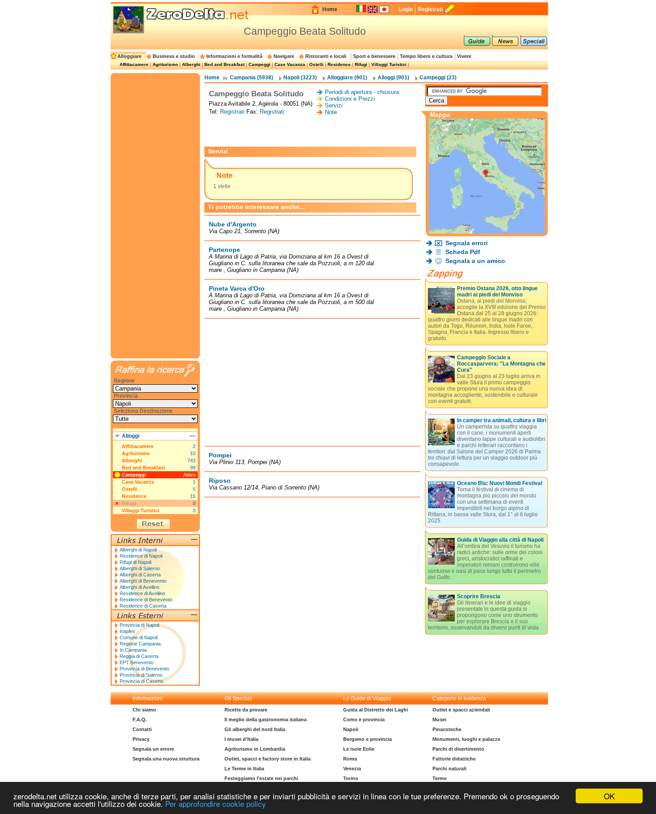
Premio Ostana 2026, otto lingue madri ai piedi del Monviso (497, 291)
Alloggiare (129, 56)
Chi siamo (144, 709)
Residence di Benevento (146, 599)
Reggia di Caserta (139, 656)
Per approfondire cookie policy (215, 803)
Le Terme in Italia (244, 768)
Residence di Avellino (142, 593)
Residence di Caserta (143, 605)
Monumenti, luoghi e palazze (466, 739)
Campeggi (259, 64)
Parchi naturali (449, 768)
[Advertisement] (312, 131)
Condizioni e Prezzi (350, 98)
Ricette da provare (245, 709)
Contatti (142, 729)
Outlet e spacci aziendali (461, 709)
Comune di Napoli (139, 637)
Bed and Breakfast (224, 64)
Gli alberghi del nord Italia (254, 729)
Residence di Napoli (141, 556)
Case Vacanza (289, 64)
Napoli (350, 729)
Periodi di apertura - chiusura (362, 92)
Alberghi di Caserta (140, 574)
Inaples (127, 631)
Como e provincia (364, 719)
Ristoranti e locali (325, 56)
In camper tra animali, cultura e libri (501, 420)
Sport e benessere (374, 56)
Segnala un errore (153, 749)
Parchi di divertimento (458, 749)
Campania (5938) (251, 77)
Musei (439, 719)
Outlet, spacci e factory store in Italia (267, 758)
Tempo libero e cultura (426, 56)
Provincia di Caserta (141, 681)
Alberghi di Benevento (143, 581)
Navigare (284, 56)
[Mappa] (487, 231)
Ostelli (316, 64)
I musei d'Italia (241, 739)
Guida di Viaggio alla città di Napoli (500, 540)
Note (331, 112)
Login (406, 9)
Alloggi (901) (393, 77)
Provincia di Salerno (141, 675)
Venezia (352, 768)
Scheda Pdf (462, 251)
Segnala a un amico (475, 260)
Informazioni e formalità (234, 56)
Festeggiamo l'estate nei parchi (261, 778)
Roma (350, 758)
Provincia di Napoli (139, 625)
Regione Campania (140, 643)
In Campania (133, 650)
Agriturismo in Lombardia (254, 749)
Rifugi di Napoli (135, 562)
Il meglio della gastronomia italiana (265, 719)
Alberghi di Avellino (139, 587)
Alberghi (191, 64)
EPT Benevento (137, 662)
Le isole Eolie (358, 749)
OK (609, 796)
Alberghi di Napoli (138, 549)
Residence (339, 64)
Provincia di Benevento (144, 668)
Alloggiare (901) (347, 77)
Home (329, 9)
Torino (350, 778)
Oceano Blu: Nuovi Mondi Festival (499, 483)
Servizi (334, 105)
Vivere (464, 56)
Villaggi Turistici (389, 64)
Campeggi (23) (438, 77)
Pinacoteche (446, 729)
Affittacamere (134, 64)
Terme (439, 778)
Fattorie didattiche (454, 758)
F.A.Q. (140, 719)
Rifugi (361, 64)
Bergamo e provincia (367, 739)
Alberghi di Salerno (140, 568)
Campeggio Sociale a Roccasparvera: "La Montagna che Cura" (501, 363)
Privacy (141, 739)
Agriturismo (165, 64)
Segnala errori (466, 243)
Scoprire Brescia (478, 596)
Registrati (430, 9)
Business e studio (174, 56)
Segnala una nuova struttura (166, 758)
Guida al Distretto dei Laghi (375, 709)
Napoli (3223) (300, 77)
